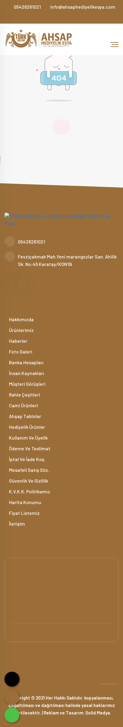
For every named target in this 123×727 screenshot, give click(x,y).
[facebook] (59, 16)
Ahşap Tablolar (24, 416)
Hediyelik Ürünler (26, 427)
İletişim (16, 523)
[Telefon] (11, 697)
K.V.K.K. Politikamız (29, 491)
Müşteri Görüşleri (26, 384)
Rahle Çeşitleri (24, 394)
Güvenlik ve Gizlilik (28, 480)
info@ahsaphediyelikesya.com (82, 7)
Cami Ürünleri (23, 405)
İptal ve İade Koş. (26, 459)
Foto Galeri (20, 351)
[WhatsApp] (11, 715)
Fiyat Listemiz (24, 513)
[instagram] (64, 16)
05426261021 (27, 7)
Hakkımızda (21, 319)
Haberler (17, 341)
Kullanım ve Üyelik (28, 437)
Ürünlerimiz (21, 330)
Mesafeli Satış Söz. (28, 470)
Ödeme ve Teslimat (29, 448)
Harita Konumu (24, 502)
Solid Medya (97, 712)
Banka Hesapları (26, 362)
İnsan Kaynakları (26, 373)
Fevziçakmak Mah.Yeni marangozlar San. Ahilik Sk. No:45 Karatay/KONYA (67, 260)
